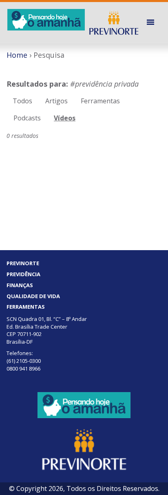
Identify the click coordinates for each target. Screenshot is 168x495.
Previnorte (23, 263)
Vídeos (64, 117)
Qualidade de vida (33, 296)
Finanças (20, 285)
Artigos (56, 100)
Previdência (23, 274)
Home (17, 55)
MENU (152, 22)
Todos (22, 100)
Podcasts (27, 117)
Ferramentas (100, 100)
